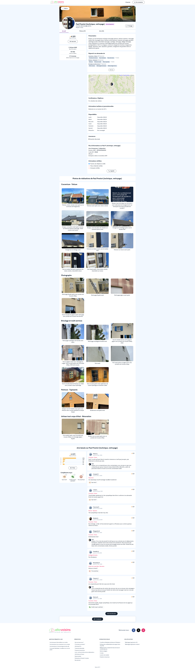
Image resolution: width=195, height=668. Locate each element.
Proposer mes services (80, 650)
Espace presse (78, 656)
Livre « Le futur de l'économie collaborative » (84, 652)
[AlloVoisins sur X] (138, 630)
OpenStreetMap (126, 75)
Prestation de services (104, 657)
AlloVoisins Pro (78, 646)
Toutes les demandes (79, 648)
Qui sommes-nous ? (79, 642)
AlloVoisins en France (79, 654)
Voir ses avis (73, 41)
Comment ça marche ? (80, 644)
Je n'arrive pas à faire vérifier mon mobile (58, 642)
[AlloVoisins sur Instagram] (143, 630)
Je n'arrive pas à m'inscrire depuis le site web (59, 646)
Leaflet (121, 75)
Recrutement (78, 660)
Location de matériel (104, 655)
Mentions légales (103, 651)
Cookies (101, 653)
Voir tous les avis (111, 613)
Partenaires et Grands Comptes (82, 658)
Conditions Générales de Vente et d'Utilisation (110, 642)
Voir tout (111, 69)
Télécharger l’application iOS (131, 642)
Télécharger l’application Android (132, 644)
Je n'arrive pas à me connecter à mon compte (60, 644)
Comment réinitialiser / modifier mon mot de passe (60, 649)
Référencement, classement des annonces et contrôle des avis (110, 648)
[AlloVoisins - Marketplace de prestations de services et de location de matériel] (57, 3)
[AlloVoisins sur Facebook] (133, 630)
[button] (111, 84)
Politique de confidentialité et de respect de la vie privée (110, 645)
